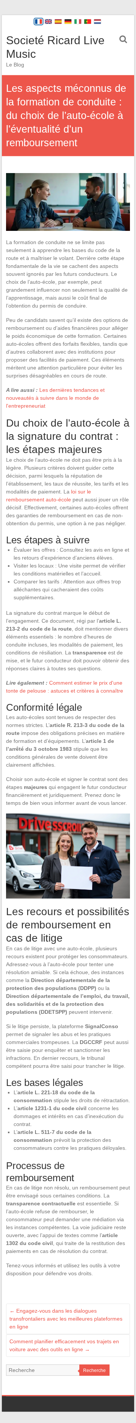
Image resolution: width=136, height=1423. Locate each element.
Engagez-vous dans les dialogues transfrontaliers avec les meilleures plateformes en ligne (65, 1319)
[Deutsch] (68, 21)
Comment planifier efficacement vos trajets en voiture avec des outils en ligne (64, 1345)
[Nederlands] (97, 21)
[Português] (87, 21)
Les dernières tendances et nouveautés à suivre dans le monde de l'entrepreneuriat (55, 398)
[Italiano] (78, 21)
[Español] (58, 21)
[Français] (38, 21)
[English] (48, 21)
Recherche (94, 1370)
